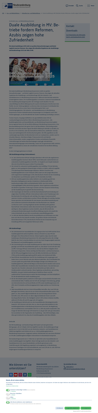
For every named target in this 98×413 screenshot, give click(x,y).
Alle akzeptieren (86, 408)
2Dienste (13, 391)
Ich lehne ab (60, 408)
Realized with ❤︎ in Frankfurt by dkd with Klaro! (82, 411)
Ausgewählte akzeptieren (72, 408)
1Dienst (12, 395)
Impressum (8, 386)
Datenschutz (15, 386)
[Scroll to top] (95, 410)
